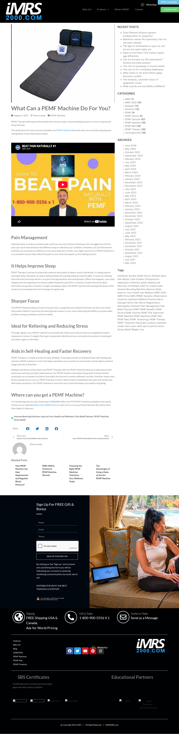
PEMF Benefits (147, 309)
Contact (139, 9)
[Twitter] (77, 650)
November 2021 (133, 246)
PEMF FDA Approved (152, 312)
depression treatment (128, 282)
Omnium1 (130, 109)
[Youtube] (85, 650)
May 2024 (130, 165)
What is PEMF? (122, 9)
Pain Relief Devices (84, 416)
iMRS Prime (123, 296)
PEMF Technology (139, 319)
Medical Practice (147, 299)
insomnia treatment (127, 299)
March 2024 (131, 172)
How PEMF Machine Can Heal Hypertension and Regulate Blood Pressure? (21, 475)
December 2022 (133, 212)
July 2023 (130, 189)
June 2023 (130, 192)
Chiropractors (152, 279)
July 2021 (130, 259)
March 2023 (131, 202)
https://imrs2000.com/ (45, 405)
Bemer (126, 279)
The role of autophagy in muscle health (143, 66)
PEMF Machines (142, 316)
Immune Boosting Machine (27, 416)
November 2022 (133, 216)
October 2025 (132, 152)
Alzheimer (122, 275)
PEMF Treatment (126, 322)
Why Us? (87, 9)
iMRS (127, 99)
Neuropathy (123, 306)
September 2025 (134, 155)
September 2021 (134, 252)
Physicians (141, 322)
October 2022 (132, 219)
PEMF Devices (132, 119)
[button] (28, 429)
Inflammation (160, 296)
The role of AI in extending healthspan (143, 69)
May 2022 (130, 236)
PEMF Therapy (132, 129)
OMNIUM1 (18, 652)
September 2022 (134, 222)
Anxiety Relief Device (140, 275)
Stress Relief (20, 419)
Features (17, 641)
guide (144, 282)
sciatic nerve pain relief (129, 326)
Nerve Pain (132, 302)
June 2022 (130, 232)
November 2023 (133, 185)
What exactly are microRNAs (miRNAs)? (144, 86)
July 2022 (130, 229)
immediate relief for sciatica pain (145, 285)
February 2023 (133, 206)
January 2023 (132, 209)
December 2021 (133, 242)
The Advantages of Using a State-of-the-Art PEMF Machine (103, 472)
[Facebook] (69, 650)
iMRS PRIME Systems (141, 296)
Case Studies (137, 279)
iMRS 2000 (131, 102)
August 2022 (132, 226)
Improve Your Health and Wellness (57, 416)
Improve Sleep (153, 289)
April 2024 (130, 169)
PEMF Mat (130, 126)
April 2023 (130, 199)
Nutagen (129, 105)
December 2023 (133, 182)
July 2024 (130, 162)
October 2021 (132, 249)
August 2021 (131, 256)
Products (101, 9)
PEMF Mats (123, 319)
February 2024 (133, 175)
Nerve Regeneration (149, 302)
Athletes (156, 275)
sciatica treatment (157, 322)
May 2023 (130, 195)
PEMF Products (20, 664)
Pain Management (150, 306)
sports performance (153, 326)
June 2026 (130, 145)
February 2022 (133, 239)
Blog (15, 648)
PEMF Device (132, 115)
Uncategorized (133, 132)
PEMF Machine (57, 115)
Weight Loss (137, 329)
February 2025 (133, 159)
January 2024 (132, 179)
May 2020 (130, 263)
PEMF (128, 112)
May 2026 (130, 148)
